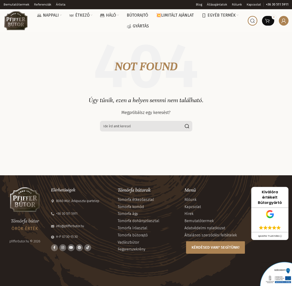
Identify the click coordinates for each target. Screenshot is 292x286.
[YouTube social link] (71, 247)
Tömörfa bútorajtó (133, 235)
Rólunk (190, 199)
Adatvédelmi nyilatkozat (204, 228)
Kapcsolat (192, 207)
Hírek (188, 214)
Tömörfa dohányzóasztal (138, 221)
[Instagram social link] (62, 247)
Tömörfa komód (131, 207)
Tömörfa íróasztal (132, 228)
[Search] (252, 20)
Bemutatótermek (199, 221)
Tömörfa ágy (128, 214)
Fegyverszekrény (131, 249)
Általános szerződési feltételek (210, 235)
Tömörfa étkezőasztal (136, 199)
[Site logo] (15, 20)
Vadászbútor (128, 242)
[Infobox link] (277, 4)
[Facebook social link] (54, 247)
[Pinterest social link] (79, 247)
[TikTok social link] (87, 247)
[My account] (284, 20)
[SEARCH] (187, 126)
